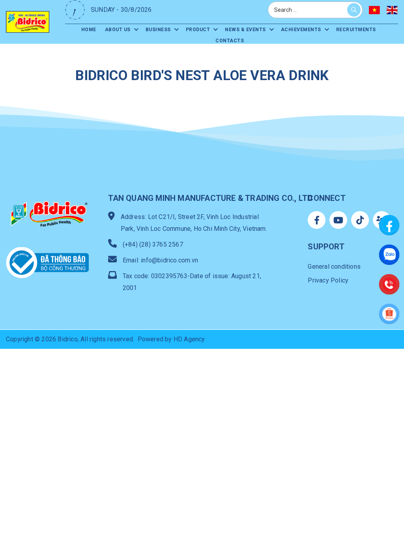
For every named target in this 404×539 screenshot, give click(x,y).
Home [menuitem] (88, 29)
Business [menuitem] (158, 29)
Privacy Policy (328, 280)
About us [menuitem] (118, 29)
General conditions (334, 266)
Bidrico (67, 339)
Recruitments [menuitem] (356, 29)
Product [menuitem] (198, 29)
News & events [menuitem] (245, 29)
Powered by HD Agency (171, 339)
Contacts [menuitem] (229, 40)
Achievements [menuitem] (301, 29)
